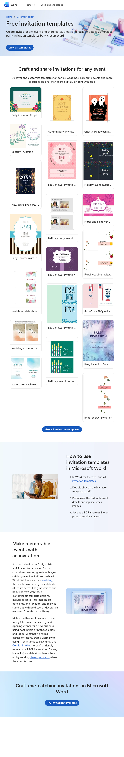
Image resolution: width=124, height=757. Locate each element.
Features (30, 4)
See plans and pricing (52, 4)
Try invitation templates (62, 702)
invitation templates (84, 481)
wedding (47, 580)
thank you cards (40, 657)
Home (9, 16)
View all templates (20, 47)
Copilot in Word (22, 645)
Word (14, 4)
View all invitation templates (62, 429)
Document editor (25, 16)
